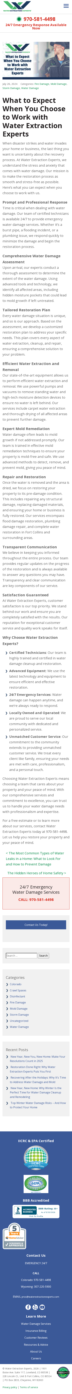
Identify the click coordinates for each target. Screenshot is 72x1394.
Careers (36, 1358)
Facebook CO (28, 1307)
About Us (36, 1351)
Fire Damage (41, 83)
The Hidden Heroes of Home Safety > (36, 873)
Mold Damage (59, 83)
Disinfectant (17, 996)
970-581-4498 (39, 19)
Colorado (15, 984)
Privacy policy (10, 1387)
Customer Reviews (36, 1337)
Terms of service (29, 1387)
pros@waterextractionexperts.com (40, 1296)
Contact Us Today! (36, 925)
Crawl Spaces (18, 990)
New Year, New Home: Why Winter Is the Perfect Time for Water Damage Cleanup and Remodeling (35, 1092)
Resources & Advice (36, 1344)
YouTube (42, 1307)
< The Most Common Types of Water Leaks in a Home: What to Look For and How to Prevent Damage (35, 858)
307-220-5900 (42, 1286)
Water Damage (30, 88)
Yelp (35, 1307)
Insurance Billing (36, 1331)
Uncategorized (19, 1021)
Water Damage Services (36, 1324)
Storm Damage (11, 88)
